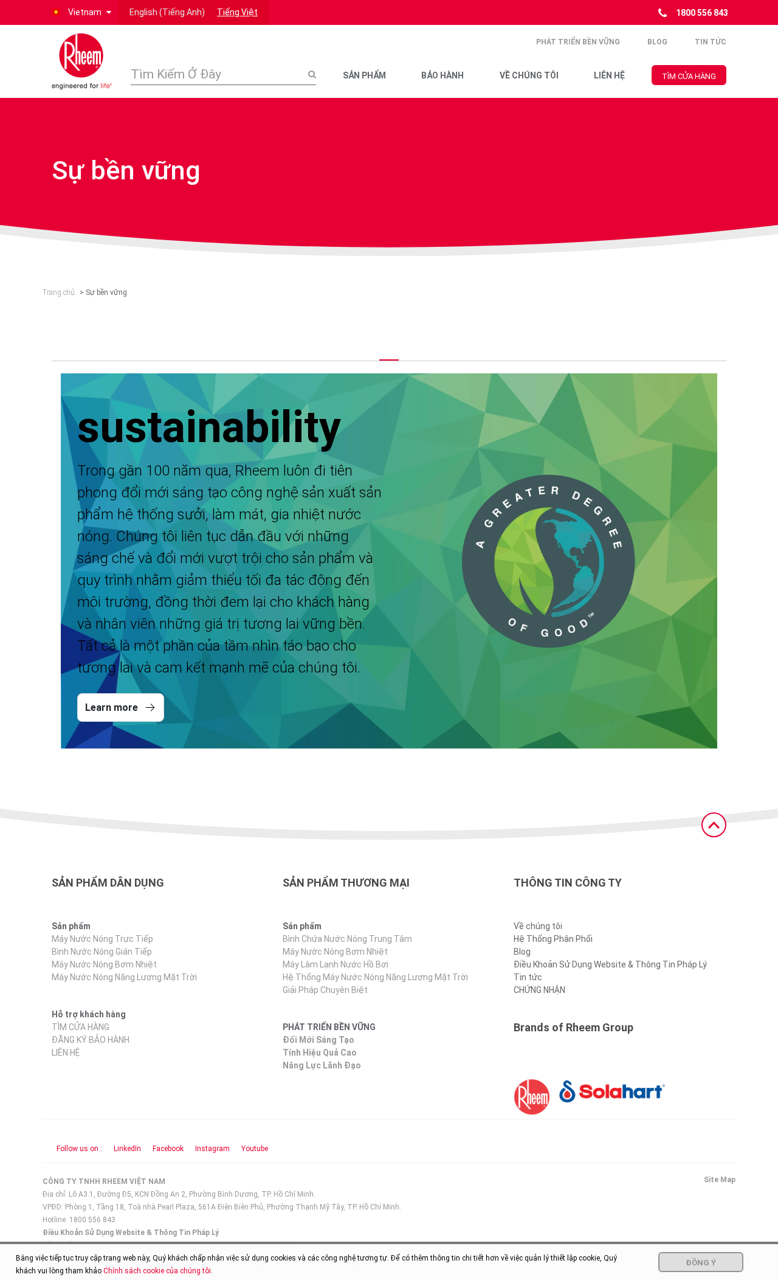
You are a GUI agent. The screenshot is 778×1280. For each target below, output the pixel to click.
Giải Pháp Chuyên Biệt (325, 990)
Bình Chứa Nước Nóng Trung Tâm (347, 939)
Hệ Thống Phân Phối (553, 939)
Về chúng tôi (538, 926)
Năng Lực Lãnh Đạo (322, 1065)
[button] (81, 12)
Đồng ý (701, 1262)
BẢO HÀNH (442, 75)
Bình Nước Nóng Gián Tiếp (102, 952)
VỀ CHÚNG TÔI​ (529, 75)
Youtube (254, 1148)
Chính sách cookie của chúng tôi (157, 1271)
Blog (657, 42)
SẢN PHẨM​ (364, 75)
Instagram (212, 1148)
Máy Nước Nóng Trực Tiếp (102, 939)
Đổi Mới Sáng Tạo (318, 1040)
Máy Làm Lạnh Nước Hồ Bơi (335, 964)
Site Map (719, 1179)
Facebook (168, 1148)
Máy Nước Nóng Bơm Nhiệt (104, 964)
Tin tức (710, 42)
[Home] (82, 61)
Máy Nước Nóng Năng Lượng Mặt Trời (124, 977)
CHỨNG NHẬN (539, 990)
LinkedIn (127, 1148)
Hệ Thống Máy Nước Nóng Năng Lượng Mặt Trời (375, 977)
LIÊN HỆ (609, 75)
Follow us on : (79, 1148)
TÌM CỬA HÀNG (689, 76)
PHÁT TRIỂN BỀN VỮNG (578, 42)
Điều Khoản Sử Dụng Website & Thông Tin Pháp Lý (610, 964)
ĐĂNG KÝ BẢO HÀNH (90, 1040)
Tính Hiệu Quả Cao (320, 1052)
